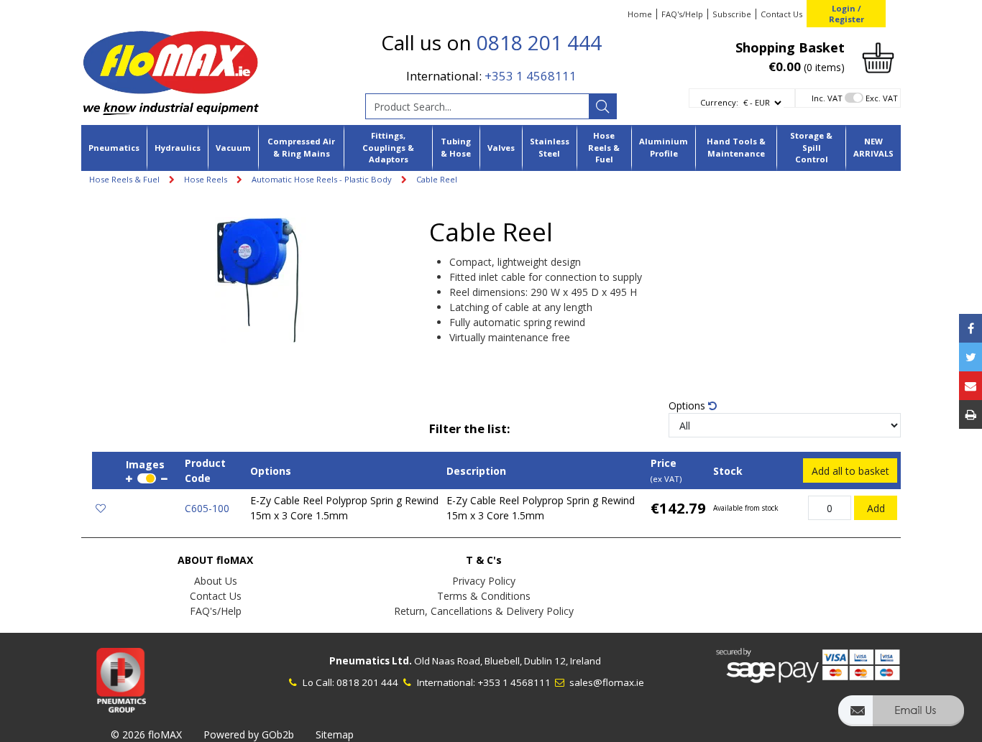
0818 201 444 (539, 42)
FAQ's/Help (682, 14)
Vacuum (233, 147)
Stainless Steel (549, 147)
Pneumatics (113, 147)
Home (640, 14)
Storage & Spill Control (811, 147)
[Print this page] (970, 414)
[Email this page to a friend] (970, 385)
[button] (901, 717)
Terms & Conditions (484, 596)
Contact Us (781, 14)
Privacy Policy (483, 581)
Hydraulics (178, 147)
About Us (215, 581)
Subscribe (731, 14)
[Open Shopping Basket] (878, 56)
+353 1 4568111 (531, 76)
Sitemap (335, 734)
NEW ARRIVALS (873, 147)
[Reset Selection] (712, 405)
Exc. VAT (882, 98)
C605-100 (207, 508)
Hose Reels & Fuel (604, 147)
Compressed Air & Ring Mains (301, 147)
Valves (501, 147)
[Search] (602, 106)
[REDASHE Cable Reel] (260, 282)
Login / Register (846, 13)
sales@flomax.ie (605, 682)
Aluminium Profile (663, 147)
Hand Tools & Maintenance (736, 147)
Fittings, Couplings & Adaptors (388, 147)
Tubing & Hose (456, 147)
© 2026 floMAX (146, 734)
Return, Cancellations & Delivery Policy (484, 611)
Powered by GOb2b (248, 734)
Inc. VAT (827, 98)
